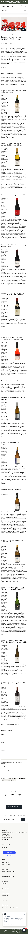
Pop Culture (21, 778)
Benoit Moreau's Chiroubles (7, 233)
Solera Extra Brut (18, 529)
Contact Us (5, 886)
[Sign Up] (23, 819)
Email (2, 742)
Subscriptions (6, 864)
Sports (4, 780)
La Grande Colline (19, 323)
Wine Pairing (11, 780)
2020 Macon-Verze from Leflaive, (14, 578)
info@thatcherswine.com (7, 837)
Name (2, 734)
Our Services (5, 888)
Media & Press (5, 893)
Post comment (6, 766)
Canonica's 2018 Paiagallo (6, 713)
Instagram (5, 895)
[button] (9, 852)
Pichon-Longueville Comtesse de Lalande (16, 130)
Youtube (4, 900)
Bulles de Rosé (10, 373)
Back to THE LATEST (14, 806)
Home (2, 34)
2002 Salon (24, 631)
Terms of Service (4, 772)
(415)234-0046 (5, 839)
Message (3, 750)
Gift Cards (5, 869)
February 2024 (12, 778)
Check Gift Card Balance (8, 871)
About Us (4, 883)
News (3, 890)
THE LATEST (9, 34)
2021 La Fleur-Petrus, (15, 127)
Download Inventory (8, 876)
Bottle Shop (5, 862)
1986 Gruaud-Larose (12, 137)
